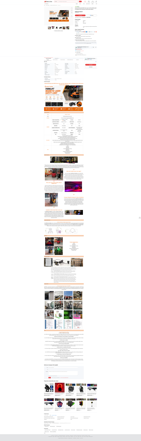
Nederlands (72, 436)
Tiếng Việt (87, 436)
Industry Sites (75, 435)
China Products (56, 435)
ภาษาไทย (82, 436)
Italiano (67, 436)
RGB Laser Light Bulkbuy (53, 431)
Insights (89, 435)
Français (61, 436)
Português (58, 436)
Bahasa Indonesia (91, 436)
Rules (96, 3)
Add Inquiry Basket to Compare (59, 30)
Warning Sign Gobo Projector (87, 416)
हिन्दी (80, 436)
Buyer (80, 3)
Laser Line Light (72, 416)
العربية (74, 436)
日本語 (78, 436)
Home (44, 5)
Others (71, 419)
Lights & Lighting (47, 5)
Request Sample (88, 17)
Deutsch (69, 436)
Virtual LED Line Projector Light (60, 416)
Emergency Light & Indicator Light (53, 5)
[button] (81, 59)
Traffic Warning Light (58, 426)
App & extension (88, 3)
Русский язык (64, 436)
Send (49, 377)
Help (83, 3)
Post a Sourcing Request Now (64, 377)
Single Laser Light (47, 431)
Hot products (58, 419)
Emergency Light (46, 426)
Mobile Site (86, 435)
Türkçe (84, 436)
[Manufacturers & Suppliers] (48, 1)
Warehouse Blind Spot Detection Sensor (48, 416)
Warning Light (59, 5)
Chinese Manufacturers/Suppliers (61, 435)
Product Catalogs (54, 415)
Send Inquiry (80, 15)
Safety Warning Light (52, 426)
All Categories (46, 3)
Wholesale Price (71, 435)
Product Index (83, 435)
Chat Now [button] (92, 15)
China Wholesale (67, 435)
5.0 (87, 59)
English (53, 436)
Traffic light (45, 419)
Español (55, 436)
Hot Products (52, 435)
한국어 (76, 436)
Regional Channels (79, 435)
